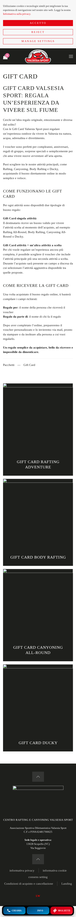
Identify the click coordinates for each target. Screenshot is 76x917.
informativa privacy (22, 870)
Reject (38, 32)
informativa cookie (55, 870)
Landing (66, 883)
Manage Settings (38, 41)
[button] (71, 56)
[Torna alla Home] (38, 56)
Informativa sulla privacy (16, 13)
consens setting (38, 877)
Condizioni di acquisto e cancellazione (28, 883)
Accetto (38, 22)
